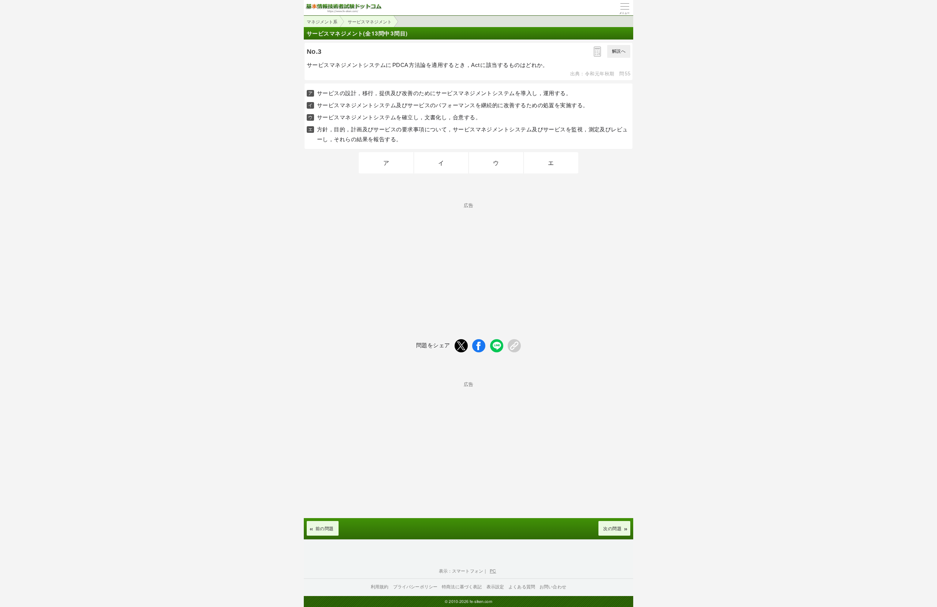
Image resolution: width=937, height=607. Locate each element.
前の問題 (325, 528)
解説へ (619, 51)
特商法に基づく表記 (462, 586)
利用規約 (380, 586)
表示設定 (495, 586)
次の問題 (612, 528)
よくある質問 (521, 586)
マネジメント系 (322, 21)
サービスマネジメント (370, 21)
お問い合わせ (553, 586)
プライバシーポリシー (415, 586)
